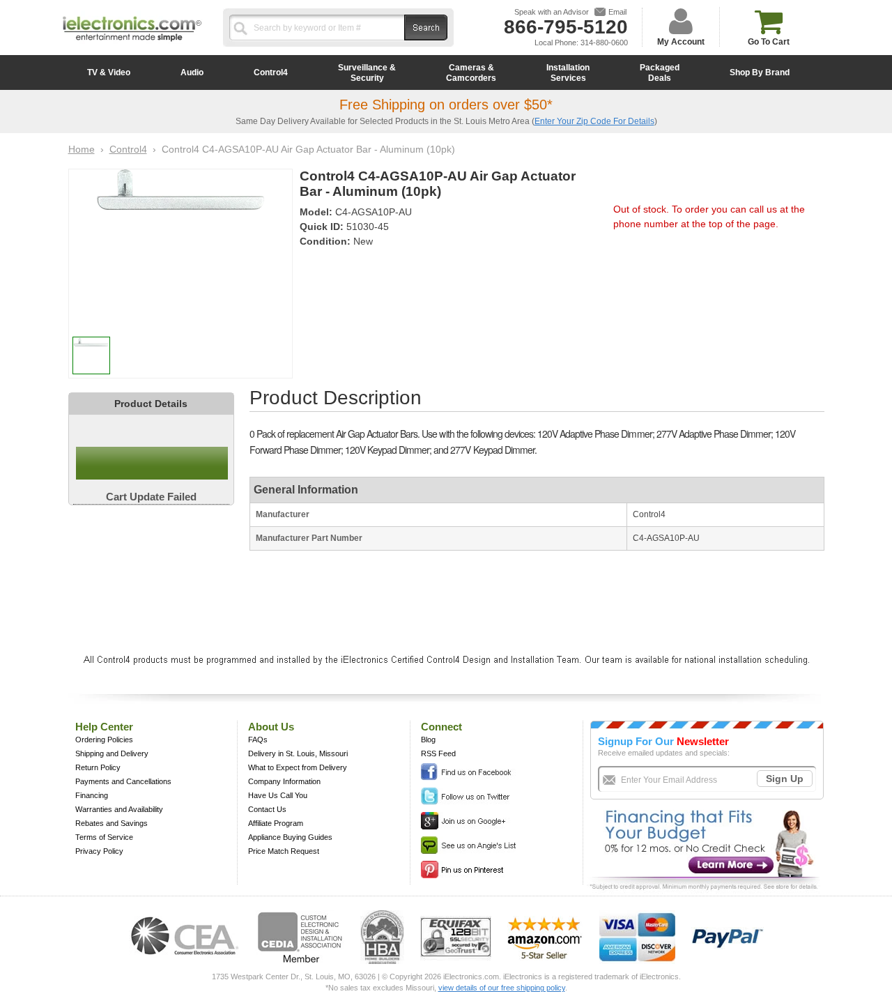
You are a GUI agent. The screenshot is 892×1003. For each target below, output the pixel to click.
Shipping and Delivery (111, 753)
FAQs (258, 739)
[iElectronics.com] (132, 42)
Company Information (284, 781)
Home (81, 149)
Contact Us (267, 809)
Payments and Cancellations (123, 781)
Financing (91, 795)
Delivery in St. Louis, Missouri (298, 753)
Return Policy (98, 767)
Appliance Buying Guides (290, 837)
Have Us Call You (277, 795)
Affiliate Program (275, 823)
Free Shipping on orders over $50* (446, 104)
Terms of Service (104, 837)
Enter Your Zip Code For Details (594, 121)
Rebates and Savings (111, 823)
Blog (428, 739)
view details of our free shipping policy (501, 987)
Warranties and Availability (119, 809)
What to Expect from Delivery (297, 767)
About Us (271, 727)
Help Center (104, 727)
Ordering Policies (104, 739)
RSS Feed (438, 753)
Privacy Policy (99, 851)
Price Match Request (283, 851)
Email (617, 12)
